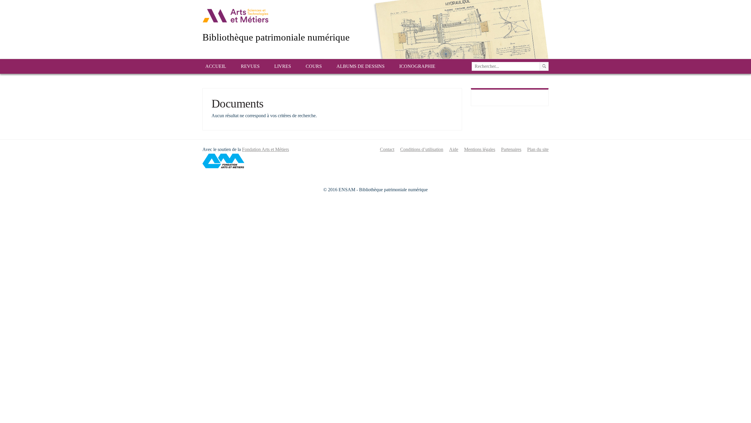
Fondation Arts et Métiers (265, 149)
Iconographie (417, 66)
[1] (544, 66)
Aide (453, 149)
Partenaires (511, 149)
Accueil (215, 66)
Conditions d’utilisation (421, 149)
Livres (282, 66)
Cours (314, 66)
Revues (250, 66)
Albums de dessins (360, 66)
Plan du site (538, 149)
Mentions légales (479, 149)
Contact (387, 149)
